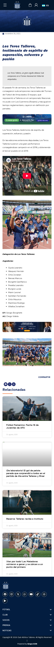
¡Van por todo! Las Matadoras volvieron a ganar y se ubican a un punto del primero (24, 564)
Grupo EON (32, 644)
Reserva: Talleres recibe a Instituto (24, 519)
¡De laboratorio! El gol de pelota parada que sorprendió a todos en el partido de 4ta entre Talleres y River (25, 473)
